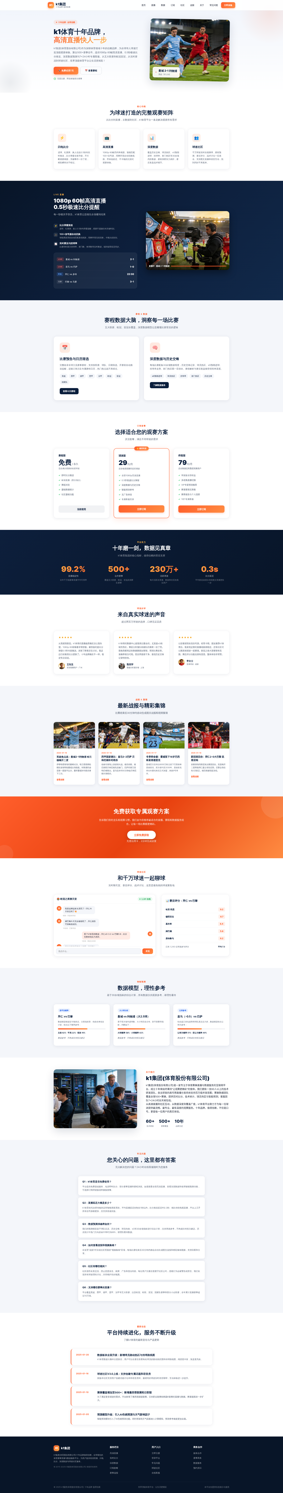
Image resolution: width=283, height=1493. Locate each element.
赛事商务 (197, 1458)
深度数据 (114, 1463)
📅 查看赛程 (91, 70)
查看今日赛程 (69, 391)
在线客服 (156, 1473)
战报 (192, 5)
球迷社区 (156, 1468)
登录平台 (156, 1458)
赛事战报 (114, 1473)
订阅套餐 (114, 1468)
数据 (163, 5)
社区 (182, 5)
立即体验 (228, 5)
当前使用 (81, 509)
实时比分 (114, 1458)
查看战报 (60, 779)
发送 (148, 951)
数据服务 (197, 1463)
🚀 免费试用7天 (66, 70)
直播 (153, 5)
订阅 (173, 5)
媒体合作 (197, 1453)
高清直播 (114, 1453)
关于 (202, 5)
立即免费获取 (141, 835)
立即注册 (156, 1453)
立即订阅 (141, 509)
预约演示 (197, 1468)
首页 (144, 5)
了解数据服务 (159, 385)
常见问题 (214, 5)
